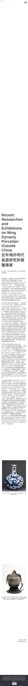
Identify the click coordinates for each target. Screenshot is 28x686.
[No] (26, 680)
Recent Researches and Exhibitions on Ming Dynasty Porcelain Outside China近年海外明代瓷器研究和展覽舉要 (12, 240)
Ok (14, 683)
